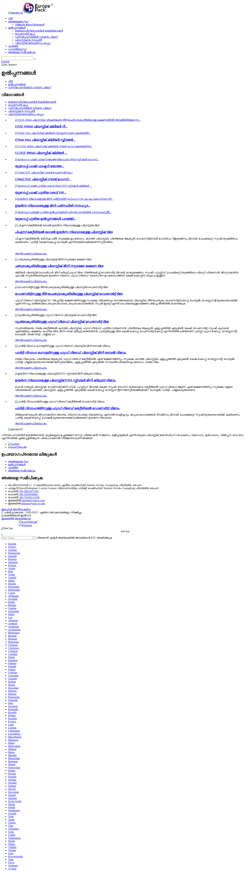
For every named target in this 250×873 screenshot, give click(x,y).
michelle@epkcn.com (33, 500)
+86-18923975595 (29, 491)
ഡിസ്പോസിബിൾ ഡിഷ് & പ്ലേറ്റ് (36, 36)
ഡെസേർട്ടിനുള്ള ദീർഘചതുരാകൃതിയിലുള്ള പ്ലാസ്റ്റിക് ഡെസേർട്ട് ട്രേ (69, 294)
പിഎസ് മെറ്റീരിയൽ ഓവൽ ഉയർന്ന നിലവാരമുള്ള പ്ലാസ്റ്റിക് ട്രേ (64, 232)
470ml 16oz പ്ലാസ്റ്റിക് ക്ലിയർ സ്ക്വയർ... (45, 139)
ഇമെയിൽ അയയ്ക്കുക (16, 518)
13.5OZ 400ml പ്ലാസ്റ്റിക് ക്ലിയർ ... (41, 153)
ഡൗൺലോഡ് (17, 49)
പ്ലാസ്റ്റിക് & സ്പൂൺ (28, 39)
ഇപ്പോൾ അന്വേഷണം (16, 509)
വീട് (10, 18)
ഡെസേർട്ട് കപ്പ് (25, 33)
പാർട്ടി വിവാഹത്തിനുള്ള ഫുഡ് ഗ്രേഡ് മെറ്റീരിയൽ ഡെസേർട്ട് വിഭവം (67, 408)
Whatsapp (26, 525)
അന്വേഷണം (24, 253)
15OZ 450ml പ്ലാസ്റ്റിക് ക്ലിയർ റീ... (41, 126)
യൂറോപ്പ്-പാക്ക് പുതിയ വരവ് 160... (40, 192)
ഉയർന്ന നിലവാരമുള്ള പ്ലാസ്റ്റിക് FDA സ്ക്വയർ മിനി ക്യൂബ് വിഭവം (65, 380)
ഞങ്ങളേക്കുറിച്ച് (18, 21)
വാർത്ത (13, 46)
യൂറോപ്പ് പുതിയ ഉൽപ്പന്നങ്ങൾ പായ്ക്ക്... (45, 218)
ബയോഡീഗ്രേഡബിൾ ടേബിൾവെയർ (39, 30)
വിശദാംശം (40, 253)
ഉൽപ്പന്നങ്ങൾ (17, 27)
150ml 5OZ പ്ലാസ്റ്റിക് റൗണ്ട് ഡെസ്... (43, 179)
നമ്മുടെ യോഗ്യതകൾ (29, 24)
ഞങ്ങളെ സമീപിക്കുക (21, 52)
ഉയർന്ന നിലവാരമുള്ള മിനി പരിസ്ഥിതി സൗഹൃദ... (53, 205)
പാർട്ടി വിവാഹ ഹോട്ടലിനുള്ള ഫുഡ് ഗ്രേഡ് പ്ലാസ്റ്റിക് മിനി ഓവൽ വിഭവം (70, 352)
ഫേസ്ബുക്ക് (29, 521)
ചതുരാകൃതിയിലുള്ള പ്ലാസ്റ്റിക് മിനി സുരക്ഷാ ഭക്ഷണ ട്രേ (59, 266)
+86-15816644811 (29, 494)
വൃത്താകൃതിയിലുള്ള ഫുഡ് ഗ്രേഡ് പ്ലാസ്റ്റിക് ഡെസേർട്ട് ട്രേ (62, 321)
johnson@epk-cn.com (33, 503)
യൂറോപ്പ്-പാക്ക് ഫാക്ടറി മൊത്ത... (39, 166)
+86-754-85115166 (29, 497)
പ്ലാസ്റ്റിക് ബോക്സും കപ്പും (33, 43)
